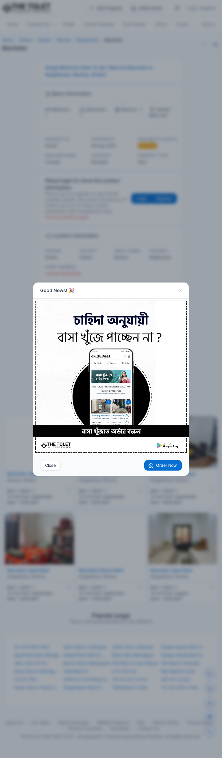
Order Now (166, 465)
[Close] (181, 291)
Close (50, 465)
